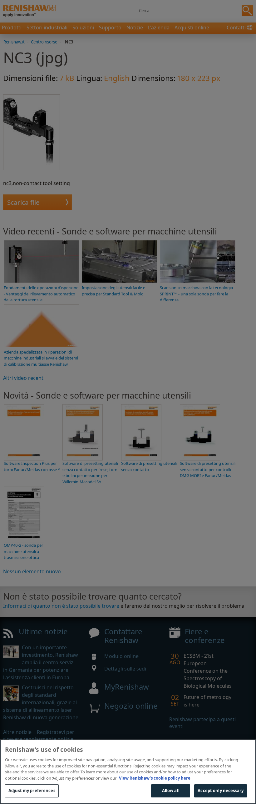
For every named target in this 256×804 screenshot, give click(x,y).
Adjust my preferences (31, 790)
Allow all (171, 790)
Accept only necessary (221, 790)
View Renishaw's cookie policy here (154, 778)
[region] (128, 772)
